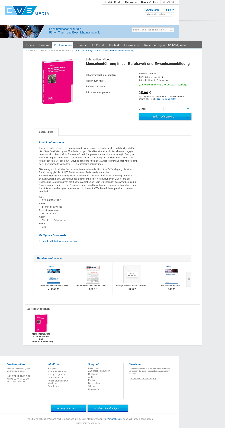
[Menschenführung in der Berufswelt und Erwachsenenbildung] (57, 81)
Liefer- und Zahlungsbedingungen (99, 369)
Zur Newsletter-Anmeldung (143, 378)
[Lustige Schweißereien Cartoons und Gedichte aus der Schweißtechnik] (132, 274)
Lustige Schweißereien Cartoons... (132, 286)
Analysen (52, 368)
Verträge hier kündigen (106, 408)
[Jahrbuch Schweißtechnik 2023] (53, 274)
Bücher (44, 50)
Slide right (189, 279)
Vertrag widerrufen (67, 408)
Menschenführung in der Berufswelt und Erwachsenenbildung (41, 336)
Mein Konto (114, 2)
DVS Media (32, 50)
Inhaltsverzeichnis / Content (61, 241)
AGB (90, 377)
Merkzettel (131, 2)
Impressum (93, 389)
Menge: (142, 109)
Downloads (53, 386)
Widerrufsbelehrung (57, 371)
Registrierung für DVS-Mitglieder (58, 382)
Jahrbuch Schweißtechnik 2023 (53, 286)
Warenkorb (152, 10)
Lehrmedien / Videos (61, 50)
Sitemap (92, 386)
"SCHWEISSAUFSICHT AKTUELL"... (92, 286)
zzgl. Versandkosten (166, 99)
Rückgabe (93, 374)
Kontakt (91, 380)
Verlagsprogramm (56, 374)
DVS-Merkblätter (55, 377)
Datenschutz (94, 383)
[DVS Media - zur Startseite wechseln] (27, 10)
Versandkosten (114, 419)
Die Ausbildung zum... (171, 286)
